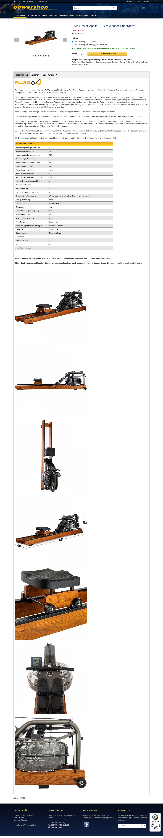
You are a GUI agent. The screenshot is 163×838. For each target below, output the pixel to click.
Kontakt (147, 1)
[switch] (155, 828)
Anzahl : (75, 53)
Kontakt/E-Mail (57, 827)
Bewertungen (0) (50, 74)
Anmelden (130, 1)
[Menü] (159, 814)
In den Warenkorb (108, 54)
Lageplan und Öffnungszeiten (24, 825)
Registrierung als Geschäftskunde (96, 815)
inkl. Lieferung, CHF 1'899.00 (85, 41)
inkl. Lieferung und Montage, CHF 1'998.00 (90, 44)
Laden (139, 1)
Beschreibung (22, 74)
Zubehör (35, 74)
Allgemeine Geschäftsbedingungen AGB (98, 817)
